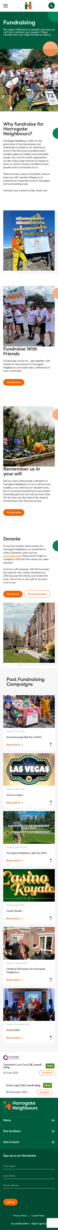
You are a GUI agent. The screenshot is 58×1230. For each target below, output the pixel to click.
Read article (13, 744)
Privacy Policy (20, 1216)
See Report (47, 1073)
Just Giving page (12, 556)
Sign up (10, 1202)
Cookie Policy (38, 1216)
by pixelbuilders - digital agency (29, 1223)
